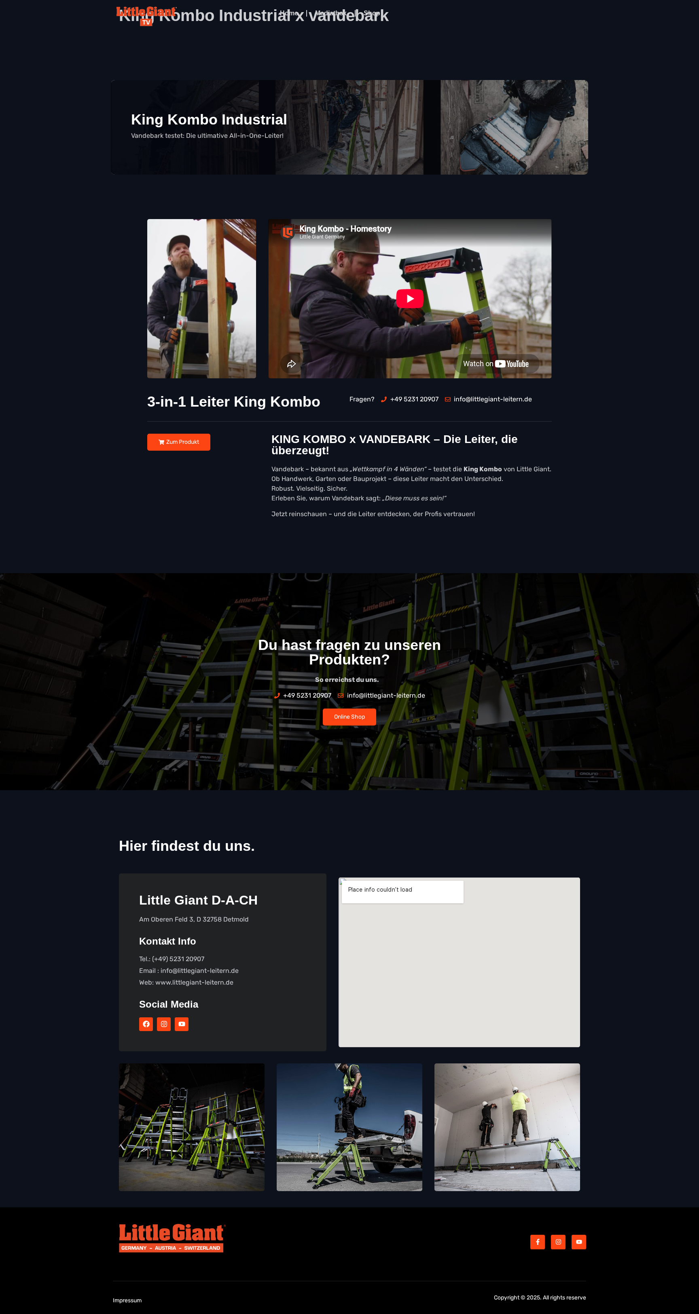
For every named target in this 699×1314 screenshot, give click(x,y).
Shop (372, 13)
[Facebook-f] (537, 1242)
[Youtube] (182, 1024)
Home (289, 13)
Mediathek (331, 13)
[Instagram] (164, 1024)
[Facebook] (146, 1024)
